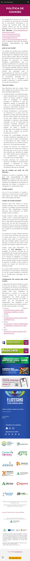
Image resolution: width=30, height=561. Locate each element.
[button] (2, 2)
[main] (15, 10)
